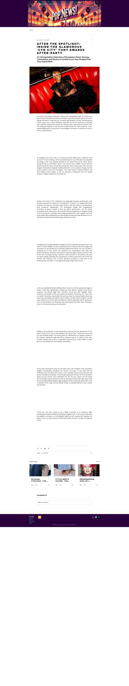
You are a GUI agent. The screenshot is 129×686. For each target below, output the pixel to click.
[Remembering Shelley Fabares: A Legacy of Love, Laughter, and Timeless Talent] (89, 470)
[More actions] (91, 40)
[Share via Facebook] (37, 448)
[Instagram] (93, 517)
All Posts (31, 30)
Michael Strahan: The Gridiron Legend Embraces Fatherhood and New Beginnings (38, 480)
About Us (31, 519)
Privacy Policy (32, 521)
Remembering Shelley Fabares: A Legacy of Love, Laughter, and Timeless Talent (88, 480)
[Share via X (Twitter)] (41, 448)
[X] (98, 517)
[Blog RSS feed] (39, 517)
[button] (97, 30)
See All (98, 461)
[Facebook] (96, 517)
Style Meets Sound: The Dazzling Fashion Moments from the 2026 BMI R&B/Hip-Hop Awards (64, 480)
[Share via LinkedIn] (45, 448)
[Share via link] (48, 448)
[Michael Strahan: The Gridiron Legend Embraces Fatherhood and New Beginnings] (40, 470)
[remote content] (64, 144)
